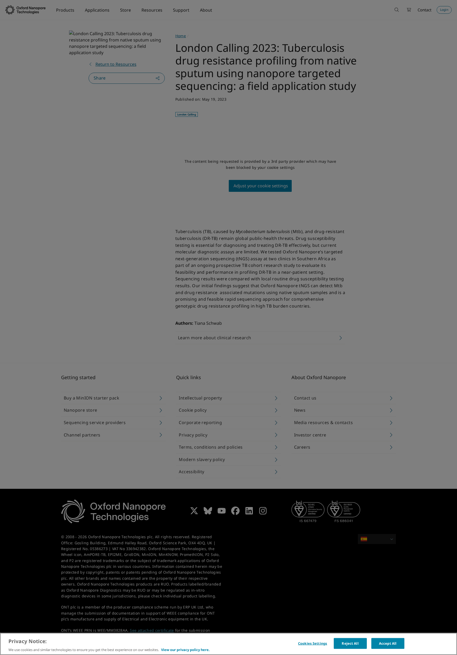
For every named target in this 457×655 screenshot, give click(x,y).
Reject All (350, 643)
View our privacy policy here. (185, 649)
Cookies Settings (312, 643)
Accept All (387, 643)
